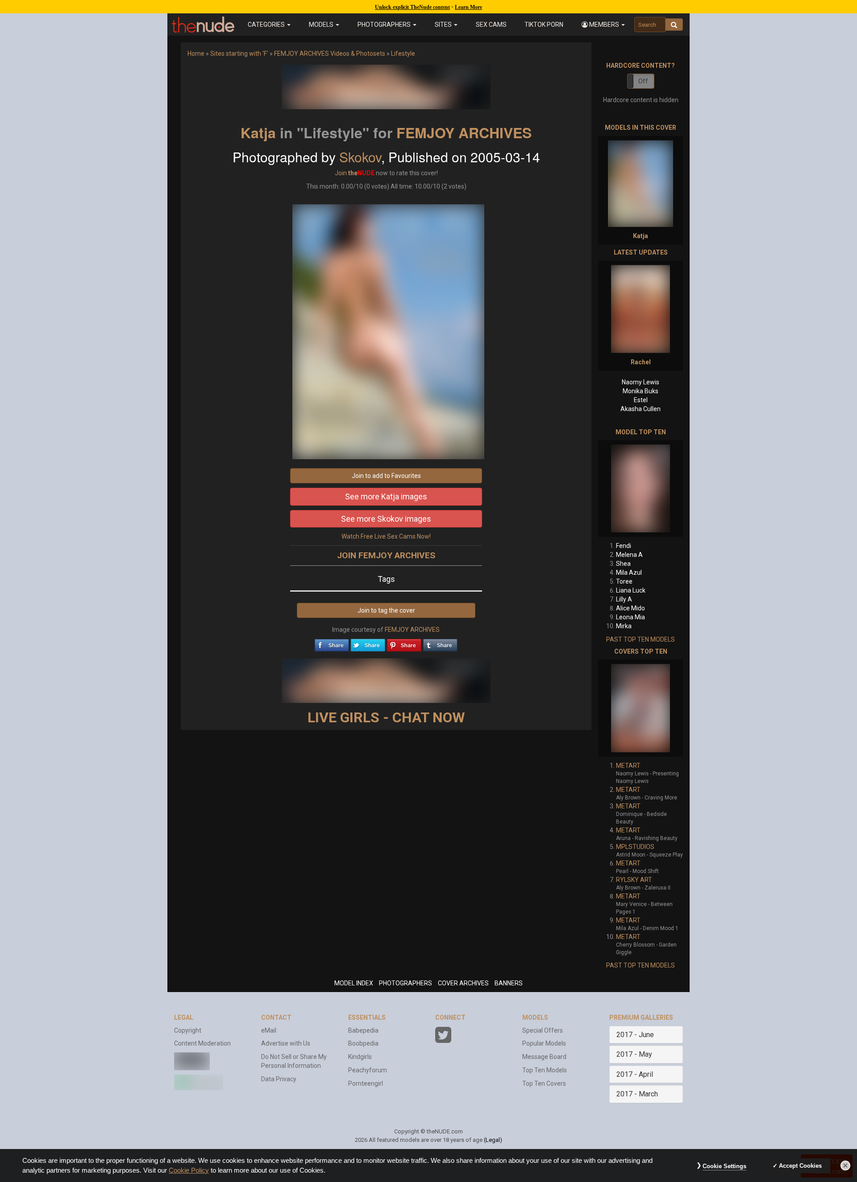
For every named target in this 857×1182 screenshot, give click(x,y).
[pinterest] (404, 643)
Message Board (544, 1056)
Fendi (623, 545)
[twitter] (367, 643)
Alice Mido (630, 608)
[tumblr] (440, 643)
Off (643, 81)
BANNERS (509, 983)
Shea (623, 563)
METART (628, 765)
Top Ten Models (544, 1070)
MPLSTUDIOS (635, 846)
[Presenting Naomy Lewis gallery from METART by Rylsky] (640, 708)
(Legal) (493, 1140)
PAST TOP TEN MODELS (640, 639)
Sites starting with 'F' (239, 53)
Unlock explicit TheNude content (412, 7)
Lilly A (624, 599)
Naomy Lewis (640, 382)
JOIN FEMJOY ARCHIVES (386, 555)
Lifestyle (403, 53)
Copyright (187, 1030)
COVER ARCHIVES (463, 983)
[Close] (845, 1165)
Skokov (360, 156)
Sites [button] (444, 24)
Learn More (468, 7)
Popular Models (544, 1043)
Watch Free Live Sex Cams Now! (386, 536)
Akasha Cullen (640, 408)
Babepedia (363, 1030)
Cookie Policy (189, 1170)
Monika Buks (640, 391)
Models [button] (322, 24)
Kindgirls (360, 1056)
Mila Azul (629, 572)
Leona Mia (630, 617)
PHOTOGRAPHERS (405, 983)
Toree (624, 581)
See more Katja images (386, 496)
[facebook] (331, 643)
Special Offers (542, 1030)
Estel (641, 400)
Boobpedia (363, 1043)
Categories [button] (267, 24)
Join (341, 173)
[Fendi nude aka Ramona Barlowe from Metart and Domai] (640, 488)
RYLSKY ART (634, 879)
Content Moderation (202, 1043)
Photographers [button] (385, 24)
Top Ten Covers (544, 1083)
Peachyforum (367, 1070)
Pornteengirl (365, 1083)
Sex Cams (491, 24)
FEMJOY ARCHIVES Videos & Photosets (329, 53)
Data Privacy (278, 1079)
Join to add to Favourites (386, 475)
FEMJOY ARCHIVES (464, 132)
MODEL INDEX (353, 983)
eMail (268, 1030)
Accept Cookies (800, 1165)
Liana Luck (630, 590)
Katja (258, 132)
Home (195, 53)
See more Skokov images (386, 518)
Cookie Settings (724, 1166)
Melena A (629, 554)
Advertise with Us (285, 1043)
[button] (603, 24)
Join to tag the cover (386, 610)
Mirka (624, 626)
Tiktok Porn (543, 24)
